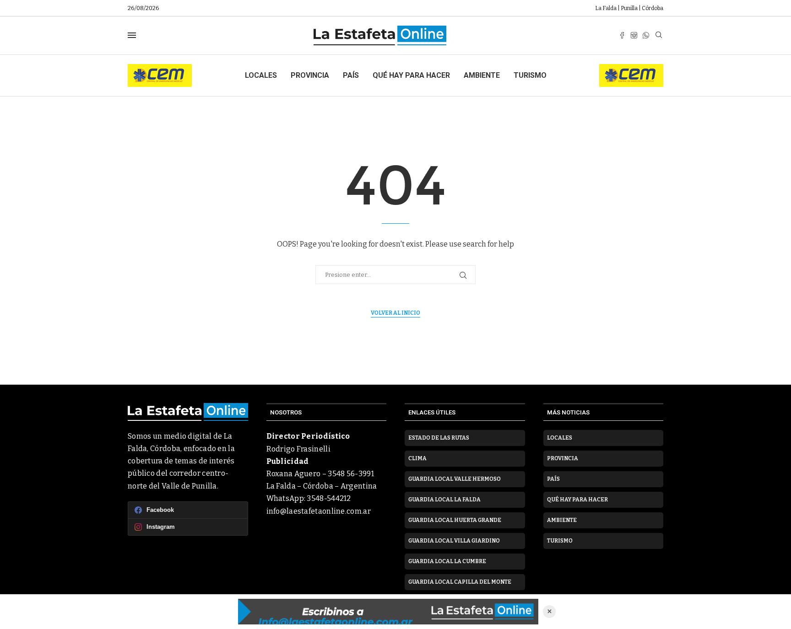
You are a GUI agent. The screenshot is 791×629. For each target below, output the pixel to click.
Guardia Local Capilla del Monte (459, 582)
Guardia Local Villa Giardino (454, 541)
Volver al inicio (395, 313)
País (351, 75)
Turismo (530, 75)
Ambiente (482, 75)
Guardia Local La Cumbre (447, 561)
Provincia (310, 75)
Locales (261, 75)
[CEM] (160, 68)
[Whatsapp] (646, 35)
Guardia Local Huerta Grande (454, 520)
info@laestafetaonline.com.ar (318, 511)
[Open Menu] (132, 35)
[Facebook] (622, 35)
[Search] (658, 35)
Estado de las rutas (438, 438)
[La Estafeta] (388, 611)
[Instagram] (634, 35)
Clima (417, 458)
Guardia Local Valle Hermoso (454, 479)
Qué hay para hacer (411, 75)
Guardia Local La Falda (444, 499)
